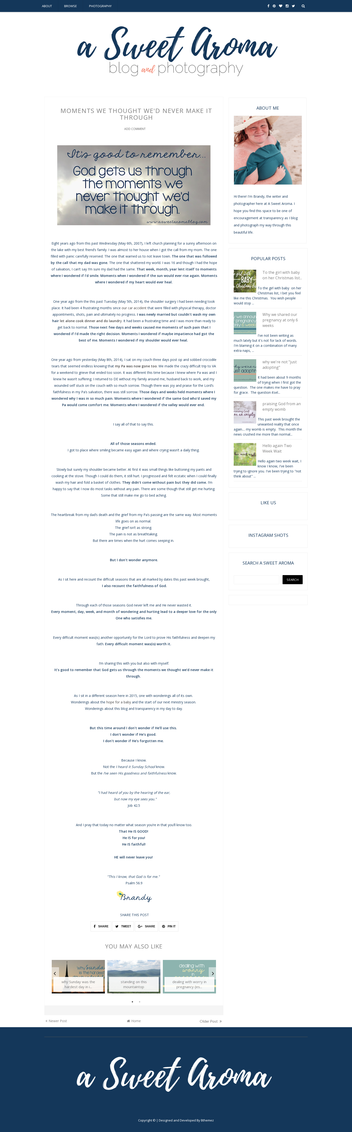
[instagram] (287, 6)
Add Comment (135, 129)
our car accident (135, 308)
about (47, 6)
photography (100, 6)
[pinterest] (274, 6)
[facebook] (268, 6)
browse (70, 6)
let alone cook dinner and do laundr (90, 321)
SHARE (102, 926)
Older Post (209, 1021)
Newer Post (58, 1021)
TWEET (125, 926)
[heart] (280, 6)
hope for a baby (118, 702)
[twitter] (293, 6)
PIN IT (171, 926)
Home (136, 1021)
